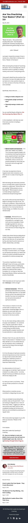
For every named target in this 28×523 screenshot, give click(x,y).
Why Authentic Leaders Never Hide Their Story (13, 499)
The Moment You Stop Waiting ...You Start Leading (13, 491)
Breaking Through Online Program (13, 441)
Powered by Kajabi (14, 514)
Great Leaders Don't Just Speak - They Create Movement (13, 484)
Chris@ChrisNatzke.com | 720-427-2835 (14, 1)
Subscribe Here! (14, 457)
